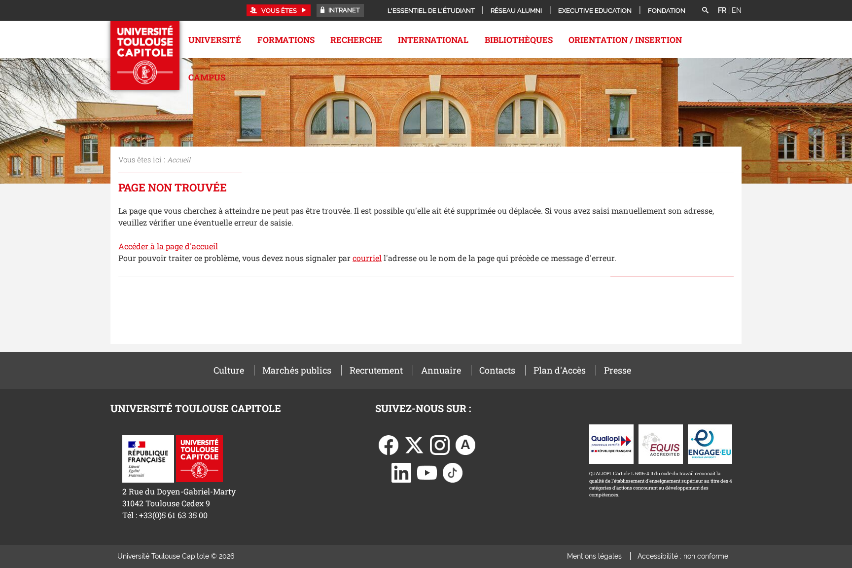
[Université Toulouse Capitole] (199, 458)
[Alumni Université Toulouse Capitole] (465, 444)
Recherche (356, 39)
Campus (206, 77)
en (737, 10)
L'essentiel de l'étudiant (431, 10)
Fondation (666, 10)
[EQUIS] (661, 443)
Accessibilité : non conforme (683, 556)
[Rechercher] (705, 10)
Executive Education (595, 10)
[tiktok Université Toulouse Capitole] (452, 472)
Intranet (343, 10)
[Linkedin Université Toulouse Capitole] (401, 472)
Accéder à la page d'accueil (168, 246)
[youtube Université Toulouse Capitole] (427, 472)
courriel (367, 258)
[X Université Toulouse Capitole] (414, 444)
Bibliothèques (519, 39)
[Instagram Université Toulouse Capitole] (440, 444)
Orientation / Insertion (625, 39)
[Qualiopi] (611, 443)
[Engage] (710, 443)
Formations (286, 39)
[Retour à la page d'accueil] (144, 55)
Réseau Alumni (516, 10)
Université (214, 39)
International (433, 39)
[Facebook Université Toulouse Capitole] (388, 444)
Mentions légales (594, 556)
